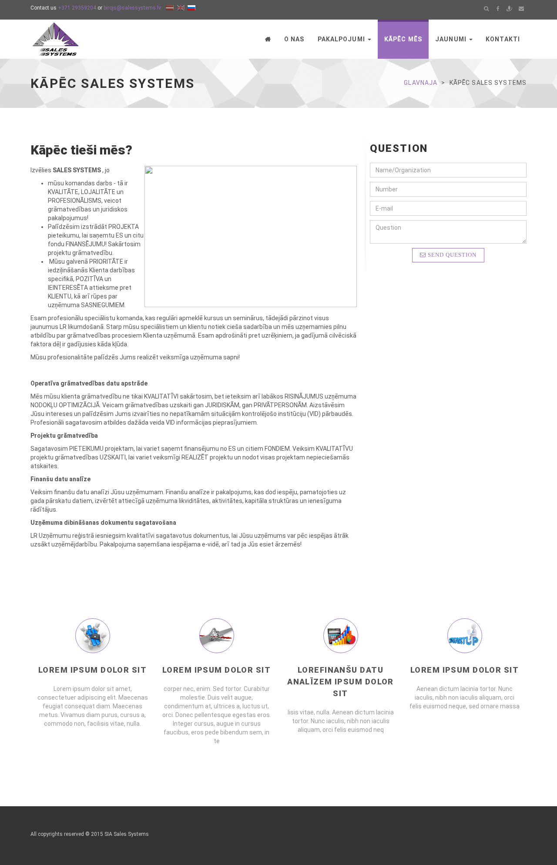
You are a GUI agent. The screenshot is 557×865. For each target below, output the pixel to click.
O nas (294, 39)
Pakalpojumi (342, 39)
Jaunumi (451, 39)
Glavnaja (420, 82)
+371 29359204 (77, 8)
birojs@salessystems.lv (132, 8)
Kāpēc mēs (403, 39)
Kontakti (503, 39)
